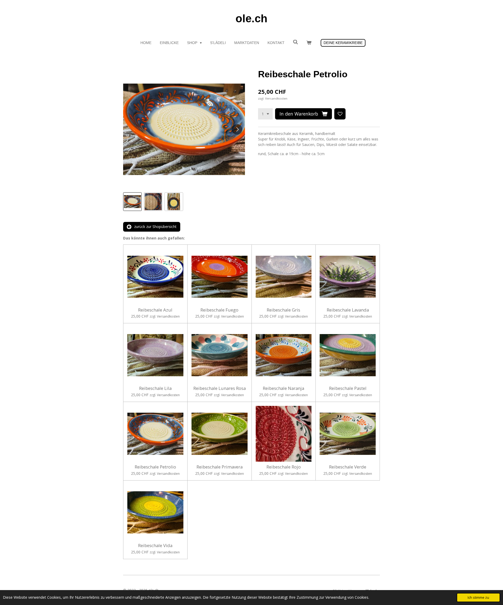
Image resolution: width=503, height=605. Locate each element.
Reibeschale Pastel (348, 388)
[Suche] (295, 42)
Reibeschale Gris (283, 310)
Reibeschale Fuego (219, 310)
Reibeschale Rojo (283, 467)
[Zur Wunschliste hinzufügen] (340, 114)
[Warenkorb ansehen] (308, 43)
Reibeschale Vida (155, 545)
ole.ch (251, 18)
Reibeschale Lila (155, 388)
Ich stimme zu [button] (478, 597)
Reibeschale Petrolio (155, 467)
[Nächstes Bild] (237, 129)
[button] (132, 201)
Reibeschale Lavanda (348, 310)
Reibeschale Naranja (283, 388)
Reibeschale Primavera (219, 467)
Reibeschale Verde (347, 467)
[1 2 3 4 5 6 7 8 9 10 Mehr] (265, 114)
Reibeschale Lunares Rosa (219, 388)
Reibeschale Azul (155, 310)
